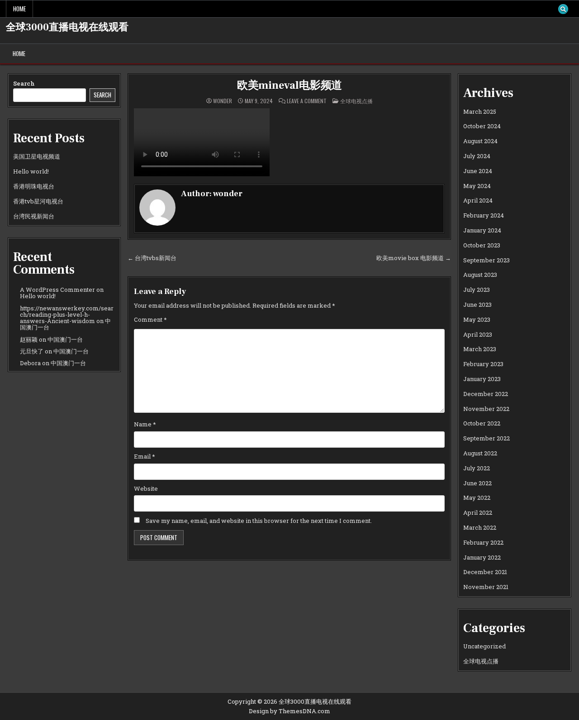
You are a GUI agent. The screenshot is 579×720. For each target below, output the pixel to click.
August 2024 (480, 141)
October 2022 (481, 423)
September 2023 (486, 260)
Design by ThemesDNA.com (289, 711)
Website (146, 488)
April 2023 (477, 334)
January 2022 (482, 557)
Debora (30, 363)
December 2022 (485, 394)
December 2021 (485, 572)
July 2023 (476, 289)
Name (145, 424)
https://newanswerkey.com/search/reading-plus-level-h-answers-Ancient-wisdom (67, 314)
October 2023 (481, 245)
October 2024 (482, 126)
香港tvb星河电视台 (38, 201)
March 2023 (479, 349)
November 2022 (486, 409)
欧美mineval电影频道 (289, 85)
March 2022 (479, 527)
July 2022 (476, 468)
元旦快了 (31, 351)
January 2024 (482, 230)
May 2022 (476, 497)
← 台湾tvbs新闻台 (152, 258)
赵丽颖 (29, 339)
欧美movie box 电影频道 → (413, 258)
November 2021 (485, 587)
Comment (150, 319)
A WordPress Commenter (57, 289)
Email (144, 456)
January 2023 (482, 379)
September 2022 (486, 438)
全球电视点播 (356, 101)
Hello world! (31, 171)
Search (24, 83)
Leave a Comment (307, 101)
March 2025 (479, 111)
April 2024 (478, 200)
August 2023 (480, 275)
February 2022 (483, 542)
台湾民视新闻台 (33, 216)
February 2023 (483, 364)
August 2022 (480, 453)
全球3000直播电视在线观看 (67, 27)
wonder (222, 101)
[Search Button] (563, 9)
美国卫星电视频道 (36, 156)
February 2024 (483, 215)
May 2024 (477, 186)
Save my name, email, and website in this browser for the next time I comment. (259, 521)
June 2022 (477, 483)
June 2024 (477, 171)
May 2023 (476, 319)
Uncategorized (484, 646)
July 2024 (476, 156)
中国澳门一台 (65, 339)
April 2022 (477, 512)
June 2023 (477, 304)
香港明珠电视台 (33, 186)
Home (19, 8)
